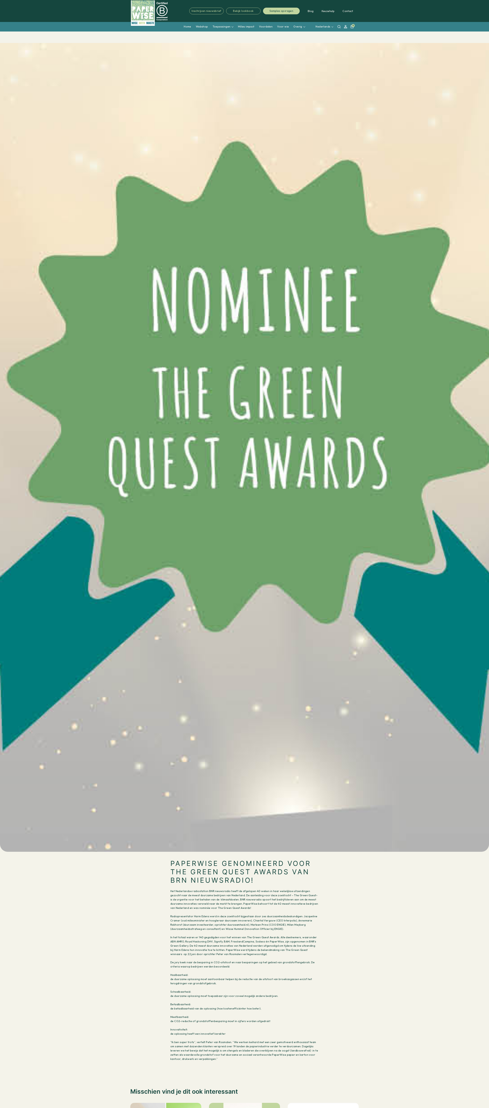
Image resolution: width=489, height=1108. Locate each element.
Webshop (202, 26)
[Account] (345, 26)
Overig (297, 26)
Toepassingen (222, 26)
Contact (347, 11)
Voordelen (266, 26)
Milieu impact (246, 26)
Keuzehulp (328, 11)
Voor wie (283, 26)
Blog (311, 11)
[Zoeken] (339, 26)
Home (187, 26)
